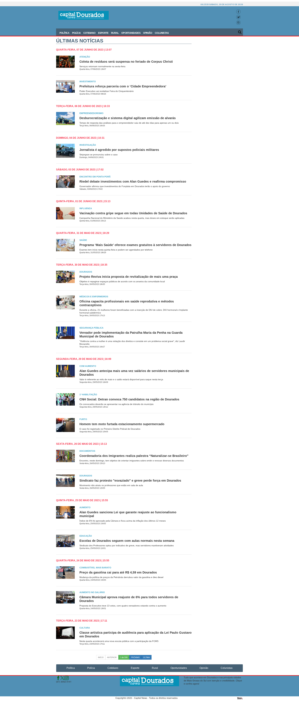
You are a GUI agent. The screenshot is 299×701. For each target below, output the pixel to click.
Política (64, 33)
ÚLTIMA (146, 657)
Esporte (103, 33)
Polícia (76, 33)
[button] (240, 31)
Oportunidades (130, 33)
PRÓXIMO (135, 657)
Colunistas (162, 33)
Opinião (147, 33)
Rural (115, 33)
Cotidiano (89, 33)
